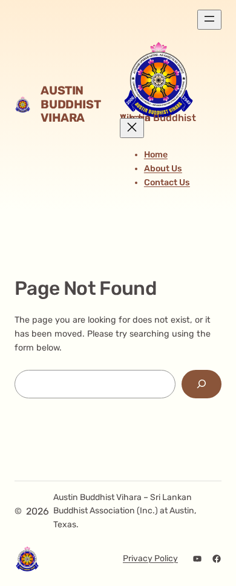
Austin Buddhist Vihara (70, 104)
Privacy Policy (150, 558)
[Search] (201, 384)
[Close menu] (132, 128)
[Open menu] (209, 20)
